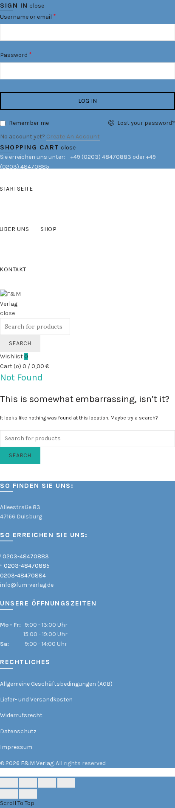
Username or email (39, 15)
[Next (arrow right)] (28, 794)
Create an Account (73, 136)
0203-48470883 (26, 556)
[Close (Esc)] (9, 783)
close (36, 5)
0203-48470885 (27, 565)
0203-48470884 (23, 575)
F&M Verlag (37, 763)
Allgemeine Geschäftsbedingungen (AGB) (56, 683)
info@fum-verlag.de (27, 584)
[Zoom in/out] (66, 783)
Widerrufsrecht (21, 715)
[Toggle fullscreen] (47, 783)
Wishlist (14, 356)
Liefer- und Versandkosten (36, 699)
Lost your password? (146, 123)
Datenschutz (18, 731)
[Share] (28, 783)
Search (20, 343)
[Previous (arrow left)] (9, 794)
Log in (87, 100)
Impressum (16, 747)
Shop (48, 229)
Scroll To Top (17, 803)
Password (27, 54)
